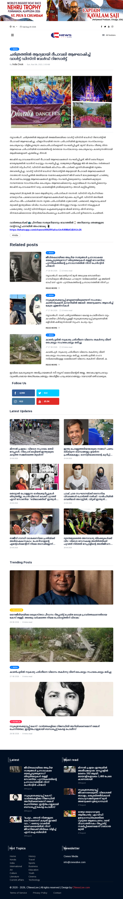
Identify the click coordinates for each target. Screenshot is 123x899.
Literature (14, 876)
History (32, 856)
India (12, 863)
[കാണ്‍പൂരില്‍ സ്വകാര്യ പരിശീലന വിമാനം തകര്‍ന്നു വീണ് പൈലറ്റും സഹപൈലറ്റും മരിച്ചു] (25, 349)
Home (13, 856)
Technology (34, 880)
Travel (31, 859)
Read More (51, 288)
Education (33, 869)
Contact (57, 892)
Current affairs (17, 880)
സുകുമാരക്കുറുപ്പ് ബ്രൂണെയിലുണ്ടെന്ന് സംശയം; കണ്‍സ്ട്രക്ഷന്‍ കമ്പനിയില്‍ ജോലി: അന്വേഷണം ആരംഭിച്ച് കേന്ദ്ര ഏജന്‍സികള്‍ (79, 303)
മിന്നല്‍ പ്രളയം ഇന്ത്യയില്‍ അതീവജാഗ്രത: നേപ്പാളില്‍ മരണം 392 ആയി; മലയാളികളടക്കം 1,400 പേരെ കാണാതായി (95, 773)
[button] (13, 27)
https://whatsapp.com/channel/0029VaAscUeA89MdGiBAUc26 (45, 230)
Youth (31, 873)
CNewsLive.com (81, 887)
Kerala (13, 859)
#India (15, 235)
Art (11, 869)
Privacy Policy (40, 892)
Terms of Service (18, 892)
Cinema (32, 876)
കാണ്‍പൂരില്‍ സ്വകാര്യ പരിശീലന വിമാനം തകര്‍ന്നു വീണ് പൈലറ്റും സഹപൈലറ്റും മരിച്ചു (60, 672)
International (16, 866)
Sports (31, 863)
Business (33, 866)
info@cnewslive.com (75, 862)
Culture (13, 873)
